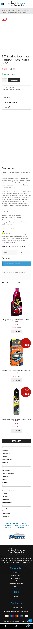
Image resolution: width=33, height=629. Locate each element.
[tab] (16, 97)
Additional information (11, 102)
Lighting (5, 479)
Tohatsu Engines (7, 511)
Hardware (5, 482)
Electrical (5, 462)
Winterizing (6, 516)
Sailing (5, 508)
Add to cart (14, 80)
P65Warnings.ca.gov (8, 242)
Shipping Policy (15, 575)
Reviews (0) (7, 107)
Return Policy (16, 581)
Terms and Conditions (16, 584)
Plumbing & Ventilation (9, 491)
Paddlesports (6, 499)
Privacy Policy (15, 578)
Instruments (6, 485)
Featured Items (7, 470)
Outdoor (5, 496)
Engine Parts (6, 468)
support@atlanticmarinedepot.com (17, 611)
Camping (5, 450)
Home (5, 10)
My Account (5, 626)
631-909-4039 (17, 608)
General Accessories (14, 10)
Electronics (6, 465)
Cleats (5, 456)
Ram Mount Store (7, 502)
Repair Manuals (7, 505)
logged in (15, 273)
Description (7, 97)
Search (16, 626)
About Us (16, 573)
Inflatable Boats (7, 476)
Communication (7, 459)
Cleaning (24, 10)
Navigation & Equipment (9, 488)
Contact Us (16, 597)
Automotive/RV (7, 448)
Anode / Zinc (6, 445)
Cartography (6, 453)
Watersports (6, 513)
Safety (5, 493)
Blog (15, 586)
